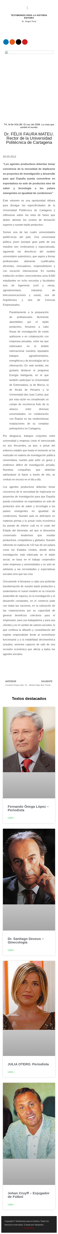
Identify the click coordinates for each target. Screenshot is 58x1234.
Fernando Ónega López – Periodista (28, 808)
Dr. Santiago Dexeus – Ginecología (26, 940)
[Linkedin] (6, 42)
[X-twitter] (18, 42)
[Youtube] (25, 42)
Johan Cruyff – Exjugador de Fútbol (28, 1194)
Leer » (11, 818)
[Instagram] (12, 42)
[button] (25, 29)
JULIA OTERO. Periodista (28, 1064)
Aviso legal (29, 1228)
